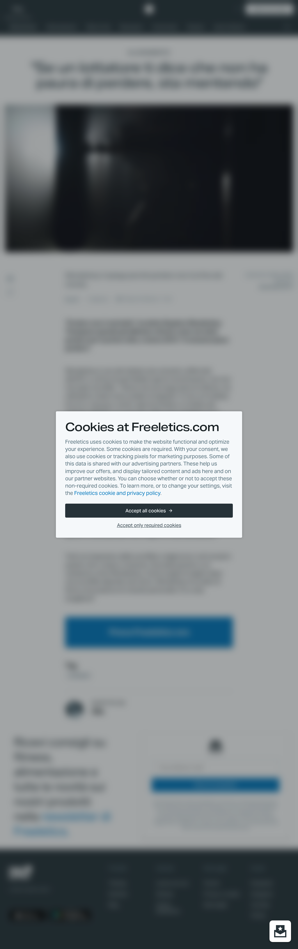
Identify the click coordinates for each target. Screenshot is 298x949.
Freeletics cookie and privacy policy (117, 493)
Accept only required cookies (149, 525)
